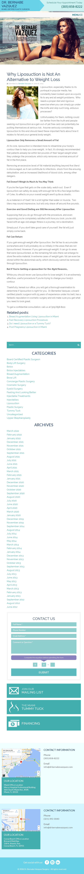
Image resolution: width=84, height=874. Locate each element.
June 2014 (12, 537)
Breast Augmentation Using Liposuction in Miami (34, 316)
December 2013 (15, 555)
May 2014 (11, 540)
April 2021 (12, 467)
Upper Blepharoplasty (19, 418)
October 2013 (14, 563)
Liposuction (13, 403)
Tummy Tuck (13, 410)
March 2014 (13, 544)
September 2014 (15, 526)
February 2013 (14, 592)
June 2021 (12, 464)
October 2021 (14, 449)
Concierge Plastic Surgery (21, 381)
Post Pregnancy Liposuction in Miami (28, 327)
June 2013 (12, 577)
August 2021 (13, 456)
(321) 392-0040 (51, 818)
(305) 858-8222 (71, 6)
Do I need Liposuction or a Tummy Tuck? (30, 323)
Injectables (13, 399)
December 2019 (15, 519)
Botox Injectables (16, 370)
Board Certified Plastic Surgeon (23, 359)
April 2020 (12, 508)
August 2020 (13, 497)
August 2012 (13, 603)
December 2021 (15, 442)
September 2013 (15, 566)
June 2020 (12, 504)
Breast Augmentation (18, 374)
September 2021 (15, 453)
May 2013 (11, 581)
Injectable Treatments (18, 396)
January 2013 (13, 595)
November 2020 (15, 486)
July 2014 (11, 533)
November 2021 (15, 445)
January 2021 (13, 478)
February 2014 (14, 548)
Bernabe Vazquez (24, 83)
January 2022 (14, 438)
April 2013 (12, 584)
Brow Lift (11, 377)
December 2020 (15, 482)
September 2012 (15, 599)
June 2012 (12, 607)
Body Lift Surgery (16, 363)
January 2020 (14, 515)
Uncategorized (15, 414)
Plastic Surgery (15, 407)
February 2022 (14, 434)
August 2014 (13, 530)
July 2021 (11, 460)
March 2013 (13, 588)
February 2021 (14, 475)
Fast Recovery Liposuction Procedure (28, 320)
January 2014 (13, 552)
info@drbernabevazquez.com (58, 767)
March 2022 (13, 431)
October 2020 (14, 489)
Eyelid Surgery (15, 388)
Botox (10, 366)
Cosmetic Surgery (16, 385)
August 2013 (13, 570)
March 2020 (13, 511)
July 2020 (12, 500)
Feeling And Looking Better (21, 392)
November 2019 (15, 522)
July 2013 (11, 574)
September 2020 (16, 493)
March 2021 (13, 471)
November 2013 (15, 559)
